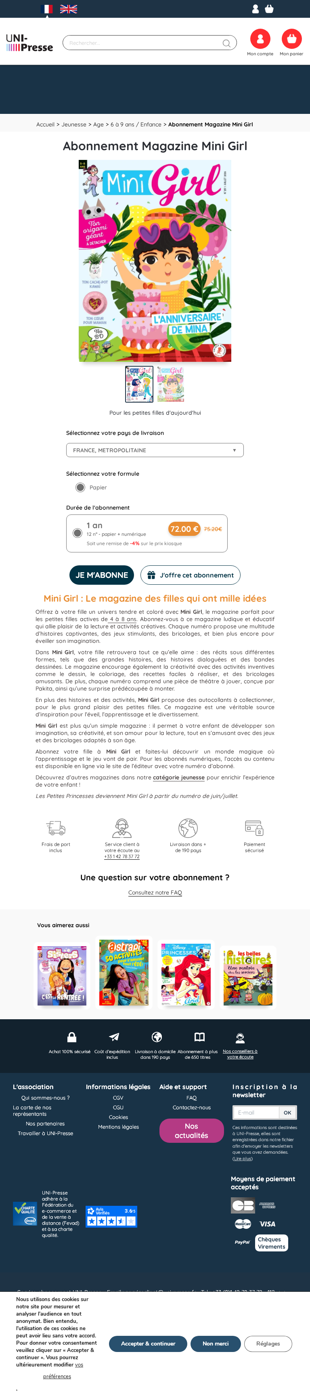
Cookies (118, 1117)
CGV (118, 1097)
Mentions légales (118, 1126)
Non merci (216, 1344)
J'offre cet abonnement (197, 575)
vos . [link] (49, 1376)
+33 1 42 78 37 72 (122, 856)
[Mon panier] (269, 8)
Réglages (268, 1344)
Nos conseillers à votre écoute (240, 1054)
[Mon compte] (255, 8)
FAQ (191, 1097)
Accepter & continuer (148, 1344)
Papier (98, 487)
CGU (118, 1107)
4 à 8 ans (122, 619)
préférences (57, 1376)
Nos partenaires (45, 1123)
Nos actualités (191, 1130)
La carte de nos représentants (32, 1110)
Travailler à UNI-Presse (45, 1133)
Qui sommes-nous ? (45, 1097)
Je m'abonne (101, 575)
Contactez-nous (192, 1107)
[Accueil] (29, 43)
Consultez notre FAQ (155, 892)
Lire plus (242, 1158)
